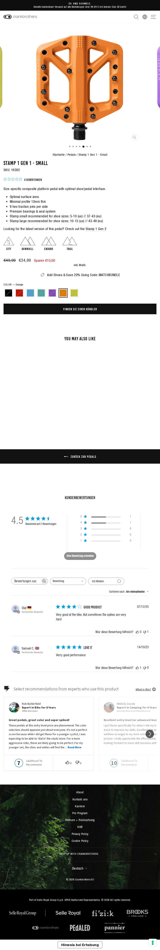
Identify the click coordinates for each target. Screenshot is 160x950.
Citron (74, 293)
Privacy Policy (80, 834)
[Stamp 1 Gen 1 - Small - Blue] (28, 419)
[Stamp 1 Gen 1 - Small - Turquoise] (33, 419)
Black (8, 293)
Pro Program (80, 813)
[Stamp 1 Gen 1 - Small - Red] (23, 419)
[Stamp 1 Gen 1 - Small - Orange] (42, 419)
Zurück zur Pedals (83, 456)
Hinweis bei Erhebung (80, 945)
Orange (63, 293)
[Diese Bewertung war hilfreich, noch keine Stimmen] (137, 632)
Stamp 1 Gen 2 (96, 229)
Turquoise (41, 293)
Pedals (72, 154)
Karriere (80, 806)
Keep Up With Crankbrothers (79, 853)
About (80, 792)
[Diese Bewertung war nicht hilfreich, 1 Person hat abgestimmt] (144, 632)
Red (19, 293)
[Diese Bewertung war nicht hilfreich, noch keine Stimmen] (144, 668)
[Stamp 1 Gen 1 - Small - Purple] (37, 419)
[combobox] (68, 581)
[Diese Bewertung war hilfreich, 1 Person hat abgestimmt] (137, 668)
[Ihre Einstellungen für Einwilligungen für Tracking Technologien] (153, 943)
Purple (52, 293)
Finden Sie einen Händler (80, 308)
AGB (79, 827)
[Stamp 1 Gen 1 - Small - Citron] (47, 419)
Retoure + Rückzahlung (80, 820)
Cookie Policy (80, 840)
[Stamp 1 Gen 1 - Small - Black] (18, 419)
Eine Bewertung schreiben (80, 555)
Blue (30, 293)
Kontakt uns (80, 799)
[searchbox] (25, 581)
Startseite (59, 154)
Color (13, 284)
